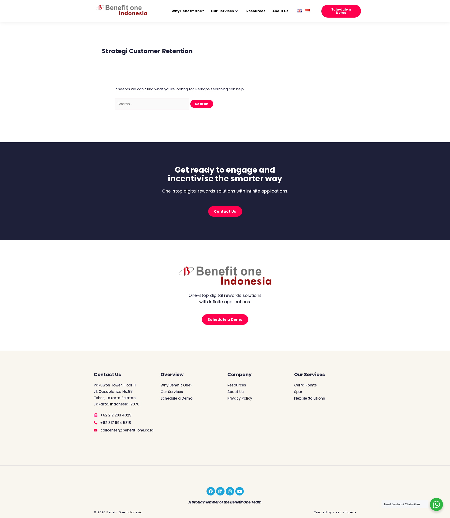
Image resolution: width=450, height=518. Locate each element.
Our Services (222, 11)
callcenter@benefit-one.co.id (127, 430)
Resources (255, 11)
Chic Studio (344, 512)
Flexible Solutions (309, 398)
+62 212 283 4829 (115, 415)
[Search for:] (152, 103)
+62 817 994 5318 (115, 422)
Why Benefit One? (188, 11)
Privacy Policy (239, 398)
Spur (298, 391)
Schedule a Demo (176, 398)
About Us (280, 11)
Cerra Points (305, 385)
